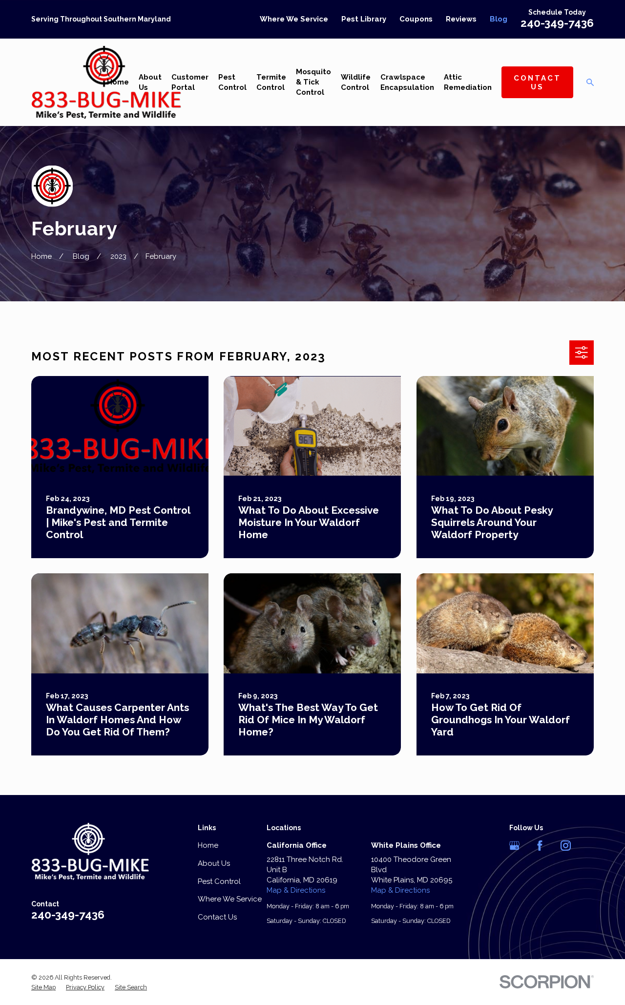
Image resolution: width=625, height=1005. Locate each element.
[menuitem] (43, 987)
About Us (214, 863)
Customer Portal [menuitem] (189, 82)
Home (208, 845)
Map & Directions (296, 890)
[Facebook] (540, 845)
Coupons (416, 19)
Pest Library (363, 19)
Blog (498, 19)
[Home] (106, 82)
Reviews (461, 19)
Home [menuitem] (118, 82)
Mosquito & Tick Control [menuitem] (313, 82)
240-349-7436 (557, 23)
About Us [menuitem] (150, 82)
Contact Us (537, 82)
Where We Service (294, 19)
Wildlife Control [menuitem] (356, 82)
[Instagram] (566, 845)
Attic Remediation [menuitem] (468, 82)
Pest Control (219, 881)
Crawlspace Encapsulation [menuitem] (407, 82)
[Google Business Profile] (514, 845)
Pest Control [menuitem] (232, 82)
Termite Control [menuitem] (271, 82)
